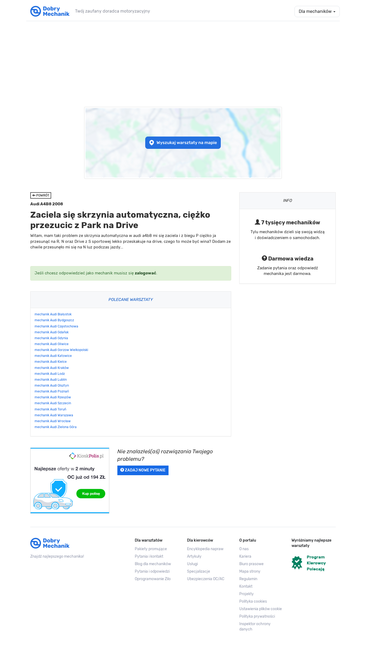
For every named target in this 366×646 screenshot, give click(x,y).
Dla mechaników (316, 11)
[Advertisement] (183, 61)
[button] (261, 609)
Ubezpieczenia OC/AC (205, 579)
